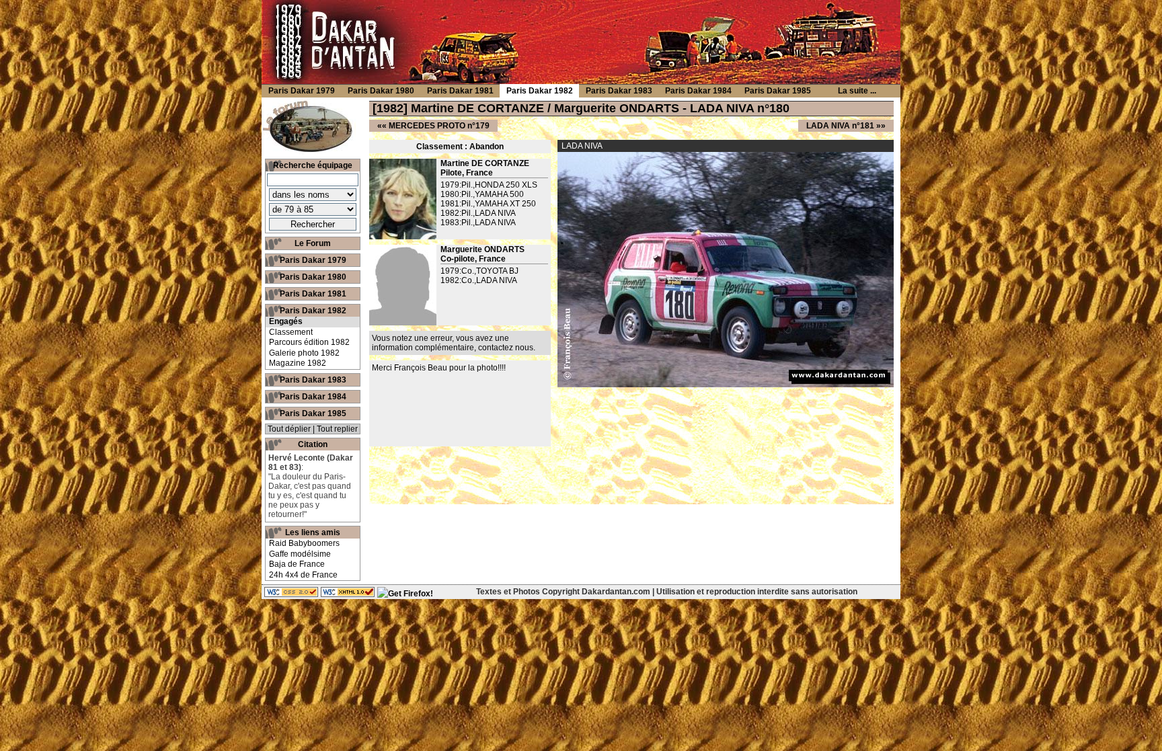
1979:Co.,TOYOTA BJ (479, 271)
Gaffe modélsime (300, 554)
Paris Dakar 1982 (313, 310)
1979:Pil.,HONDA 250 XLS (488, 185)
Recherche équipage (312, 165)
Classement (291, 332)
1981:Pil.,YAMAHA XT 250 (488, 203)
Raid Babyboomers (304, 543)
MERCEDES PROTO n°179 (439, 125)
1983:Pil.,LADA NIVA (478, 222)
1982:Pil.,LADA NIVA (478, 213)
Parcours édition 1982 (309, 342)
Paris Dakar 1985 (313, 413)
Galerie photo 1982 (304, 353)
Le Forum (313, 243)
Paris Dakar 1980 (313, 277)
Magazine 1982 (297, 363)
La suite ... (857, 90)
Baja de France (297, 564)
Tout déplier (289, 429)
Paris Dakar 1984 (313, 396)
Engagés (286, 321)
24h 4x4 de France (303, 575)
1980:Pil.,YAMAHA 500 (482, 194)
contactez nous (505, 347)
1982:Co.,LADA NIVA (478, 280)
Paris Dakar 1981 (313, 294)
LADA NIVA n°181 (840, 125)
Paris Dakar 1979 (313, 260)
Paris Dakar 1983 (313, 380)
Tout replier (337, 429)
